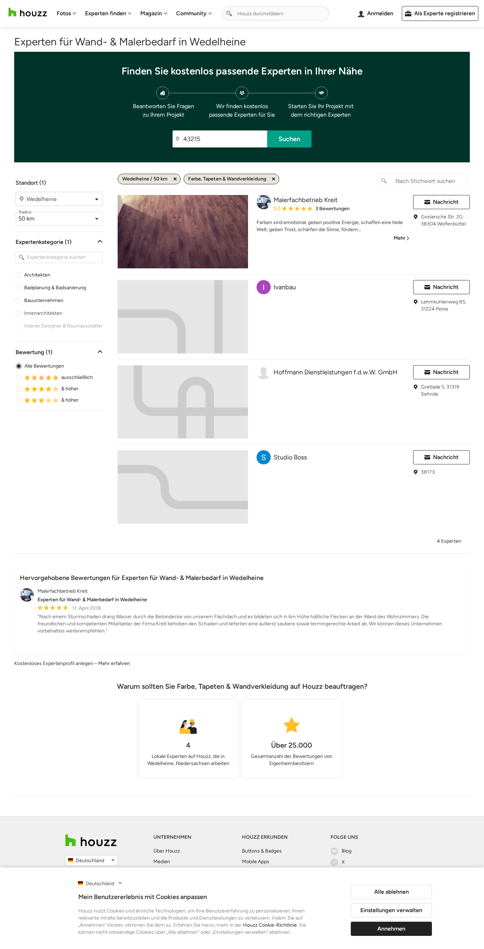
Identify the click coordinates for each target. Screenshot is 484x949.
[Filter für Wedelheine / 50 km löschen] (175, 179)
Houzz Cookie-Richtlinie (270, 925)
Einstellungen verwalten (391, 910)
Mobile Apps (255, 862)
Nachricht (445, 202)
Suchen (289, 139)
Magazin (151, 13)
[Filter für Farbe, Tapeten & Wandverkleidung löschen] (273, 179)
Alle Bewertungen (44, 366)
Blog (346, 851)
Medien (161, 862)
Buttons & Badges (262, 851)
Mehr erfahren (114, 663)
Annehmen (391, 928)
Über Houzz (166, 851)
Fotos (64, 13)
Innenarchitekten (43, 313)
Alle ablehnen (391, 891)
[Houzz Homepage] (28, 12)
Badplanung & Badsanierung (55, 288)
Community (191, 13)
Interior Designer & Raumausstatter (63, 326)
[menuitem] (66, 13)
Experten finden (105, 13)
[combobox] (275, 13)
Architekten (37, 275)
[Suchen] (229, 13)
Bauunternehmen (43, 300)
